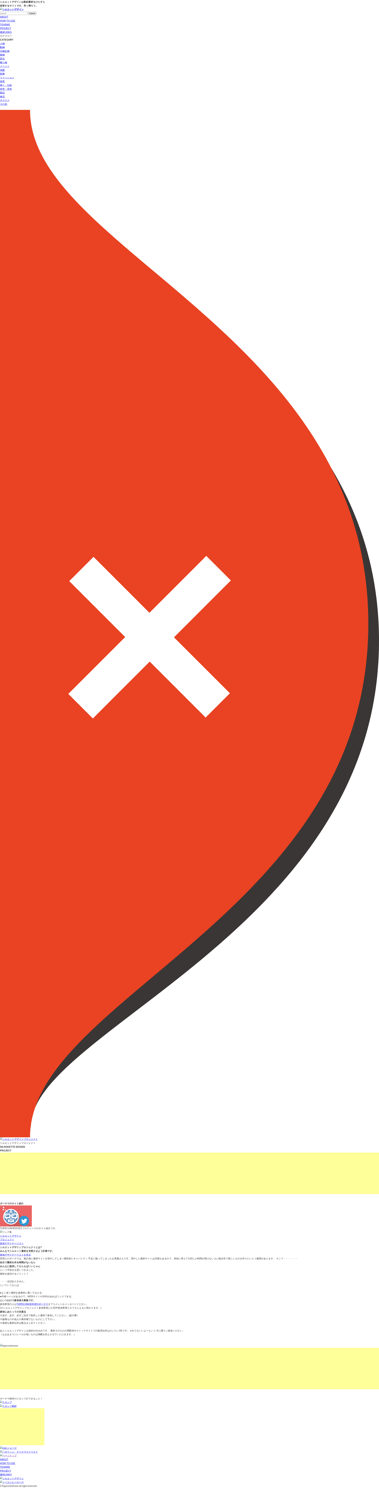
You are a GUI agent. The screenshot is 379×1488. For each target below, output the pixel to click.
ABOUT (4, 17)
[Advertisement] (89, 1173)
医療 (2, 74)
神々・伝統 (6, 85)
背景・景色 (6, 89)
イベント (4, 66)
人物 (2, 43)
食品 (2, 96)
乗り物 (3, 62)
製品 (2, 93)
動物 (2, 47)
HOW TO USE (7, 21)
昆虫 (2, 58)
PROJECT (5, 28)
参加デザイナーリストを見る (15, 1255)
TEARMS (5, 24)
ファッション (7, 77)
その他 (3, 104)
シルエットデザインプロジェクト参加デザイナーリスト (12, 1240)
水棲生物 (4, 51)
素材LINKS (6, 32)
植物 (2, 55)
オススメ (4, 100)
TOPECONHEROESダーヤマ (32, 1304)
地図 (2, 70)
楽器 (2, 81)
